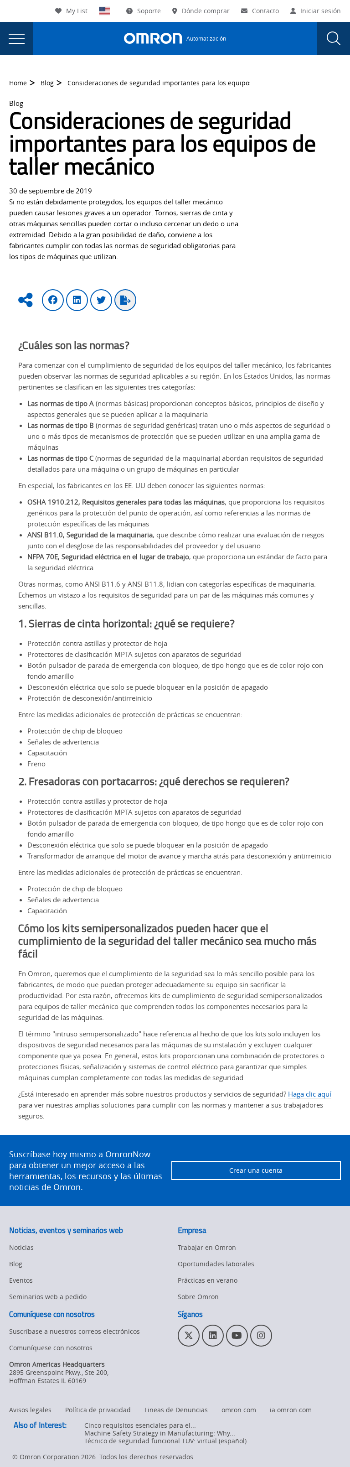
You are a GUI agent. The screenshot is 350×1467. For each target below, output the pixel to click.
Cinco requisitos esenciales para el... (140, 1425)
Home (18, 82)
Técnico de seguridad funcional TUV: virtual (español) (165, 1440)
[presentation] (16, 38)
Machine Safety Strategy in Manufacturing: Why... (159, 1433)
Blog (47, 82)
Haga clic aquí (309, 1093)
